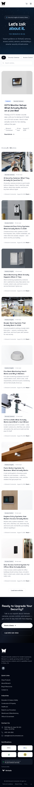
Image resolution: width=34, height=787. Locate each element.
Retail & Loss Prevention (8, 710)
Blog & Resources (6, 686)
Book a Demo (9, 625)
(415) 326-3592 (9, 732)
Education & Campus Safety (9, 700)
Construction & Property (8, 703)
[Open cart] (26, 3)
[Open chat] (29, 782)
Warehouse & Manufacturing (9, 713)
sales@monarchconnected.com (13, 735)
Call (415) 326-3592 (11, 633)
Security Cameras (13, 57)
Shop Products (5, 680)
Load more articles (17, 590)
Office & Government (7, 716)
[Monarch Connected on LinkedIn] (3, 668)
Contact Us (4, 690)
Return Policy (18, 784)
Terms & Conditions (7, 784)
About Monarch (6, 683)
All (3, 57)
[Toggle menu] (31, 3)
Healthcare (4, 706)
